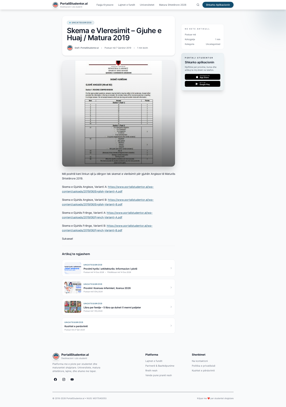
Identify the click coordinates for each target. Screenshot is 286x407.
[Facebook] (55, 379)
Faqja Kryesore (105, 4)
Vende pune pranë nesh (158, 375)
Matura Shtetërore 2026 (172, 4)
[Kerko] (198, 4)
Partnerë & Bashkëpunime (159, 365)
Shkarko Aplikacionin (218, 4)
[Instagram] (64, 379)
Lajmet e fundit (126, 4)
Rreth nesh (151, 370)
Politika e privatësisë (203, 365)
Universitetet (147, 4)
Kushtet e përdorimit (203, 370)
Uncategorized (82, 22)
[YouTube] (72, 379)
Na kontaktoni (200, 360)
